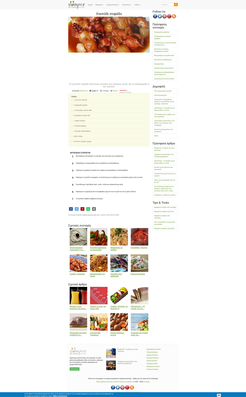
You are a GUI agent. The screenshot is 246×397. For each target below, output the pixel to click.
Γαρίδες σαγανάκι (77, 274)
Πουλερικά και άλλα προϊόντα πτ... (78, 334)
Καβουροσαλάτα (138, 274)
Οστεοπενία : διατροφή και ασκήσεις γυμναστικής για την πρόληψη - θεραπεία (164, 102)
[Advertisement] (109, 67)
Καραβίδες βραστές (139, 247)
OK (219, 395)
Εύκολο (115, 91)
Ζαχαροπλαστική (112, 5)
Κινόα (156, 136)
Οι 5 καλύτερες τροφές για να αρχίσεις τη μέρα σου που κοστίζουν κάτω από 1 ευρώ (164, 189)
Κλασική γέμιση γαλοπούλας (164, 68)
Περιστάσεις (126, 5)
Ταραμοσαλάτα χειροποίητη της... (77, 248)
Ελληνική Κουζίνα (153, 358)
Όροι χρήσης (100, 382)
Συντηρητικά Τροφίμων (95, 334)
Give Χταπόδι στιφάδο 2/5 (122, 90)
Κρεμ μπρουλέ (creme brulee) (164, 79)
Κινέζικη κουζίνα (152, 363)
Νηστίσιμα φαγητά (160, 95)
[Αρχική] (77, 5)
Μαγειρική (99, 5)
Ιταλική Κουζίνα (152, 361)
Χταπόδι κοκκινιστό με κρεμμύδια (98, 248)
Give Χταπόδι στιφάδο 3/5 (123, 90)
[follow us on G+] (169, 16)
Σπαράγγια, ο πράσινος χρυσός (164, 195)
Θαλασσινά (84, 91)
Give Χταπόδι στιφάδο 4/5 (125, 90)
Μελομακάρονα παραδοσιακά (164, 55)
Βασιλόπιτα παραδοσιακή (163, 60)
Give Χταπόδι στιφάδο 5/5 (127, 90)
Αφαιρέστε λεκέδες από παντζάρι (165, 207)
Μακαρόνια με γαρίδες (116, 248)
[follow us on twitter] (160, 16)
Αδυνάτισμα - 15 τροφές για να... (138, 307)
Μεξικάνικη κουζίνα (153, 366)
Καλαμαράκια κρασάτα (161, 32)
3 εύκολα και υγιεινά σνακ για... (139, 334)
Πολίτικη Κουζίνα (152, 369)
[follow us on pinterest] (164, 16)
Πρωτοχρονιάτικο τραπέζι (162, 91)
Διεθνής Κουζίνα (152, 355)
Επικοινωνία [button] (74, 369)
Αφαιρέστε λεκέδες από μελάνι (164, 228)
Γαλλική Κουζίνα (152, 352)
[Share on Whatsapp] (88, 209)
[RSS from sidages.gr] (174, 16)
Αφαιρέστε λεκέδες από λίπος (164, 211)
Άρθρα (137, 5)
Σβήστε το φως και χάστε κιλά (98, 307)
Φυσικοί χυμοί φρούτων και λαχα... (78, 307)
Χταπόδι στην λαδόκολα (116, 275)
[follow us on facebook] (155, 16)
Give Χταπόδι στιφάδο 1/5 (120, 90)
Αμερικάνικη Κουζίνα (154, 349)
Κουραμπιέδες (159, 64)
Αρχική (90, 5)
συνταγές (146, 382)
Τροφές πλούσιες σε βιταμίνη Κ (119, 307)
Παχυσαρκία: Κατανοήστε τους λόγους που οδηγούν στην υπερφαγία (164, 123)
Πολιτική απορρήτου (126, 382)
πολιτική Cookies (112, 382)
